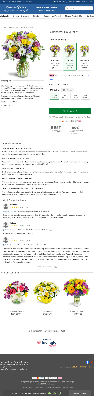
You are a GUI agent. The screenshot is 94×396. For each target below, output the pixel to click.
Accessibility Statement (53, 387)
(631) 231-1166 (5, 366)
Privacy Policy (39, 387)
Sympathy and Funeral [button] (52, 16)
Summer (16, 16)
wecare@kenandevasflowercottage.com (14, 369)
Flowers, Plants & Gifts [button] (73, 16)
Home (5, 27)
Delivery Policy (68, 387)
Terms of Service (26, 387)
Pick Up (69, 90)
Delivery (57, 90)
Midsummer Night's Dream (27, 230)
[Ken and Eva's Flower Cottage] (16, 9)
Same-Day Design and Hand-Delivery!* (17, 1)
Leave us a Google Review (83, 367)
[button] (88, 386)
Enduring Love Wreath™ (26, 211)
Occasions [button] (25, 16)
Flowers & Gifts (13, 27)
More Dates (85, 96)
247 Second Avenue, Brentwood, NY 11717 (16, 364)
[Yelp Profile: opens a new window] (92, 362)
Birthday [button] (36, 16)
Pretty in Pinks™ (23, 245)
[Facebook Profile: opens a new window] (87, 362)
